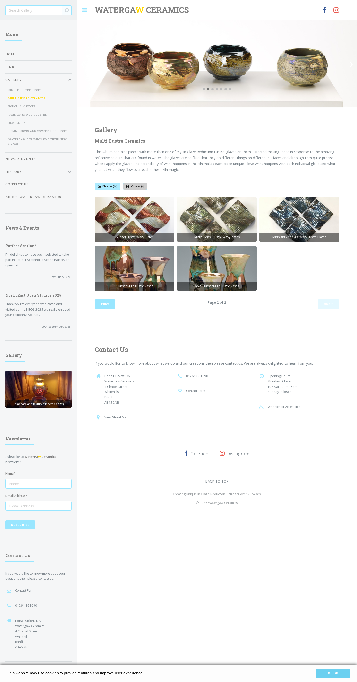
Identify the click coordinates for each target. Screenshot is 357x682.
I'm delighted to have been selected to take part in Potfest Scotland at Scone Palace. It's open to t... (37, 259)
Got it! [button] (333, 673)
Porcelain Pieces (21, 106)
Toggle (85, 10)
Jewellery (16, 123)
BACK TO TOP (217, 481)
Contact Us (17, 184)
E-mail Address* (16, 496)
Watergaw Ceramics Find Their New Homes (37, 141)
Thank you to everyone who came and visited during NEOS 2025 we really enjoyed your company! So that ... (37, 309)
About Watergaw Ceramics (33, 197)
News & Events (20, 158)
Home (11, 54)
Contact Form (195, 390)
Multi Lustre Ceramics (26, 98)
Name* (10, 473)
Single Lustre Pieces (25, 90)
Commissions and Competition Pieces (38, 131)
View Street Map (116, 417)
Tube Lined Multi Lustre (27, 114)
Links (11, 67)
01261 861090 (197, 376)
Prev (105, 304)
